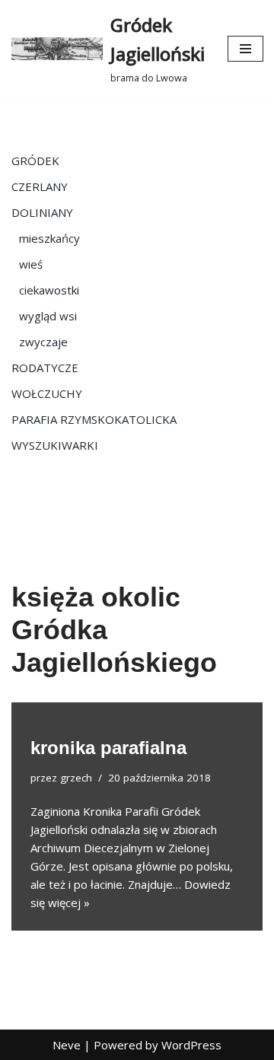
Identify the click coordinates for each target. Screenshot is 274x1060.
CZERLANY (39, 186)
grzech (76, 778)
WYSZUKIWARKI (54, 445)
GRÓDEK (35, 160)
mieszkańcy (49, 238)
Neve (67, 1044)
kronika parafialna (108, 747)
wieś (31, 264)
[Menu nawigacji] (245, 49)
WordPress (191, 1044)
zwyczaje (43, 341)
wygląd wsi (48, 315)
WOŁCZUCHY (46, 393)
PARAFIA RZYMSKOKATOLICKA (94, 419)
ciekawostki (49, 290)
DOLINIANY (42, 212)
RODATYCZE (44, 367)
